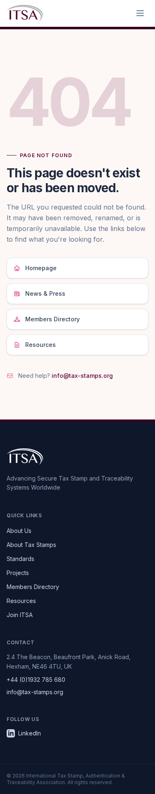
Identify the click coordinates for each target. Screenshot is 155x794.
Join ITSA (20, 614)
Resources (40, 344)
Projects (18, 572)
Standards (20, 558)
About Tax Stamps (31, 544)
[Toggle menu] (140, 13)
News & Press (45, 293)
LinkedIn (29, 733)
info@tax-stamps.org (82, 375)
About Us (19, 530)
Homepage (41, 267)
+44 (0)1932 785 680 (36, 679)
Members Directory (52, 319)
